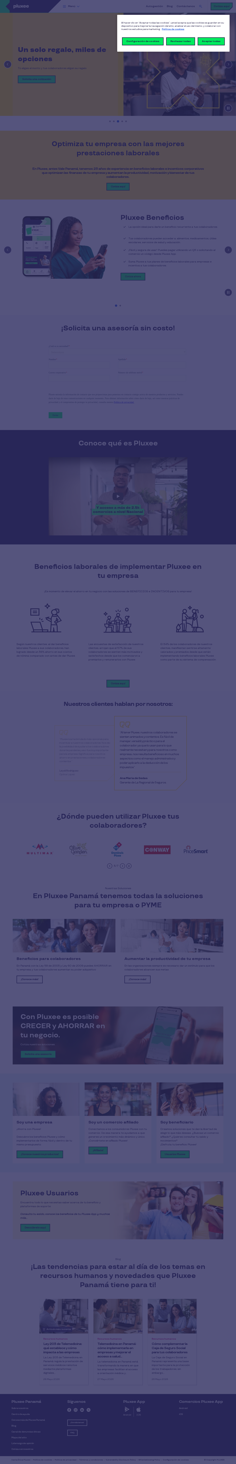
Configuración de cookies (142, 41)
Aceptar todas (211, 41)
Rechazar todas (180, 41)
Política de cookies (173, 29)
